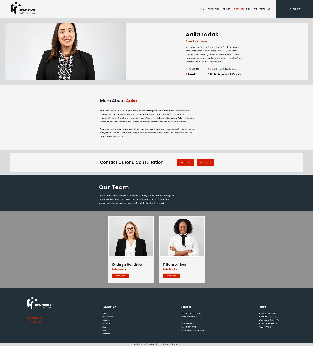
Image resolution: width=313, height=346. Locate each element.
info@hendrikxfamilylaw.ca (193, 330)
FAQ (104, 330)
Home (105, 313)
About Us (106, 320)
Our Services (107, 316)
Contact (106, 334)
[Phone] (286, 8)
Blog (104, 327)
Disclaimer (176, 344)
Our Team (106, 323)
